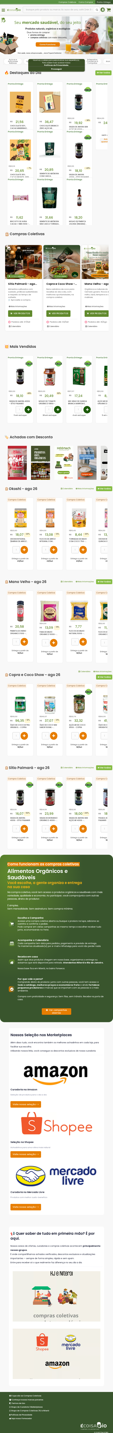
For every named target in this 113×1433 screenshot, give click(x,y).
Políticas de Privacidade (56, 65)
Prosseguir (56, 69)
